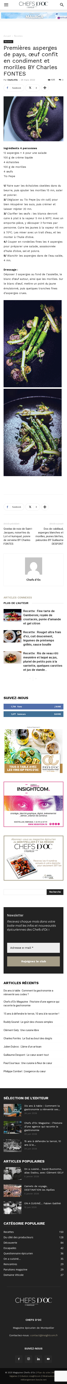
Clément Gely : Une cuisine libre (21, 1030)
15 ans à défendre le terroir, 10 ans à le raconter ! (31, 1013)
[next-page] (36, 679)
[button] (6, 5)
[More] (45, 88)
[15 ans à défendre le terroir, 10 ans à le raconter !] (12, 1145)
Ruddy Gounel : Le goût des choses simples (28, 1021)
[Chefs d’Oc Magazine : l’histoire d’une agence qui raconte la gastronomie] (12, 1127)
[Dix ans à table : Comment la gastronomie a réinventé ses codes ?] (12, 1110)
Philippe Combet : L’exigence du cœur (25, 1071)
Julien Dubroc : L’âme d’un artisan (22, 1046)
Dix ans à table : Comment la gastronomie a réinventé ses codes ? (28, 992)
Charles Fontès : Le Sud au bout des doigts (28, 1038)
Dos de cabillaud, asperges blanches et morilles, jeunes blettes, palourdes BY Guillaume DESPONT (49, 536)
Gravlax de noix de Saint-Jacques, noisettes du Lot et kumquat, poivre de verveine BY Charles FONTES (18, 536)
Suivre (57, 714)
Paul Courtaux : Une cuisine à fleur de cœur (28, 1063)
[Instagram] (28, 1359)
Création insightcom (30, 1376)
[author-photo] (33, 574)
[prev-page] (30, 679)
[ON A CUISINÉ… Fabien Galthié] (12, 1208)
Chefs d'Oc (13, 79)
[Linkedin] (38, 1359)
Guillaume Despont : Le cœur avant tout (26, 1054)
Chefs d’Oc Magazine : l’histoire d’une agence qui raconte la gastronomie (31, 1003)
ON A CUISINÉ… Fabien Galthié (42, 1203)
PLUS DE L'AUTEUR (16, 603)
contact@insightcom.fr (44, 1335)
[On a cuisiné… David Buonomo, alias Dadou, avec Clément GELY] (12, 1173)
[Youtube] (48, 1359)
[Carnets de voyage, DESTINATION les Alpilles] (12, 1190)
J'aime (58, 706)
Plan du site (43, 1372)
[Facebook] (18, 1359)
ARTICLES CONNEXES (18, 597)
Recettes (18, 35)
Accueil (7, 35)
